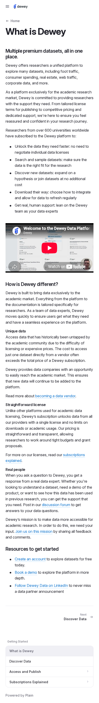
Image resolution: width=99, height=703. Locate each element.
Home (15, 21)
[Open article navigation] (7, 6)
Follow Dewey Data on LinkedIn (41, 585)
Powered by (19, 695)
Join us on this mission (33, 531)
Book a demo (26, 572)
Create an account (30, 559)
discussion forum (56, 504)
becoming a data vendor (55, 396)
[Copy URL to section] (22, 57)
